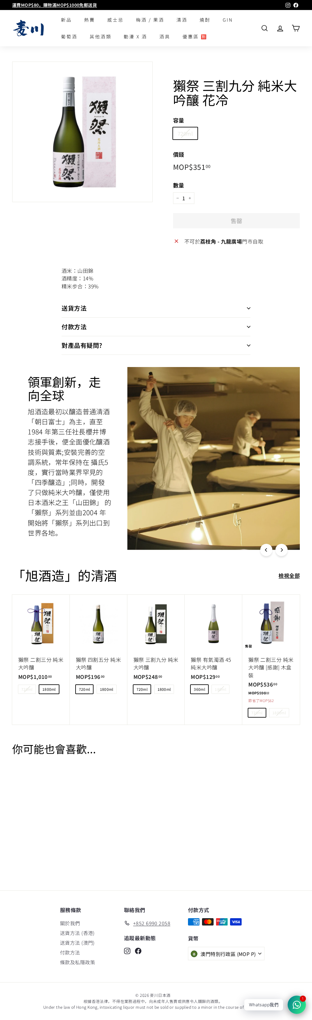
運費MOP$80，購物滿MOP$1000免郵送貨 (54, 5)
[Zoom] (82, 132)
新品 (66, 19)
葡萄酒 (69, 36)
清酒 (181, 19)
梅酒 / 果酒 (150, 19)
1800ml (49, 689)
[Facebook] (138, 950)
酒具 (164, 36)
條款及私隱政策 (77, 962)
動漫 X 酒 (135, 36)
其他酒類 (101, 36)
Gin (228, 19)
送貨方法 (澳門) (77, 942)
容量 (178, 120)
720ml (185, 133)
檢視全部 (289, 575)
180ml (220, 689)
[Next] (281, 550)
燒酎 (205, 19)
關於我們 (70, 923)
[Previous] (266, 550)
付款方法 (74, 326)
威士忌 (115, 19)
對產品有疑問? (82, 345)
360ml (199, 689)
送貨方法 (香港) (77, 932)
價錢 (178, 154)
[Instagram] (127, 950)
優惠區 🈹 (195, 36)
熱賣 (89, 19)
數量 (178, 185)
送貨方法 (74, 308)
